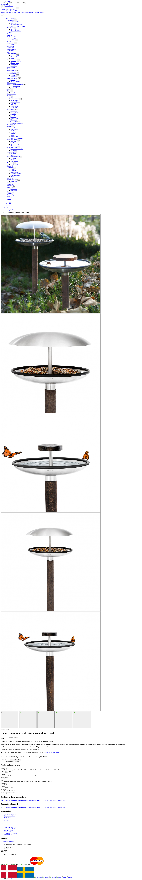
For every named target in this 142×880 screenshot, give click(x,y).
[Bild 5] (8, 729)
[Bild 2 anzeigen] (27, 719)
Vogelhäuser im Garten (10, 828)
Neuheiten (31, 12)
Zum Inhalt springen (6, 1)
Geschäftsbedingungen (10, 814)
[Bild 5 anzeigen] (82, 719)
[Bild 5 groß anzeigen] (51, 661)
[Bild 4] (6, 729)
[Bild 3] (4, 729)
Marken (42, 12)
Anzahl (2, 759)
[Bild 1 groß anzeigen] (51, 264)
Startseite (3, 12)
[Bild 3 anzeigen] (46, 719)
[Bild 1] (1, 729)
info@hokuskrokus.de (8, 841)
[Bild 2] (3, 729)
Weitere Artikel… (8, 834)
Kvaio (10, 878)
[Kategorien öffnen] (2, 6)
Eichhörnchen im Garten (10, 833)
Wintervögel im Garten (10, 827)
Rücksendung (7, 817)
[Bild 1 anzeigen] (9, 719)
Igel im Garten (7, 831)
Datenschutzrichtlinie (9, 816)
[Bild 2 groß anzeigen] (51, 363)
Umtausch (6, 819)
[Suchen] (17, 8)
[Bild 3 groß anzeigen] (51, 462)
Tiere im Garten (10, 12)
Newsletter (7, 820)
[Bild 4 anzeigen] (64, 719)
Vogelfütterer (8, 210)
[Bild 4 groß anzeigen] (51, 562)
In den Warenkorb (16, 759)
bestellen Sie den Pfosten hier (51, 752)
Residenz (26, 12)
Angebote (37, 12)
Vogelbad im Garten (9, 830)
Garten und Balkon (19, 12)
